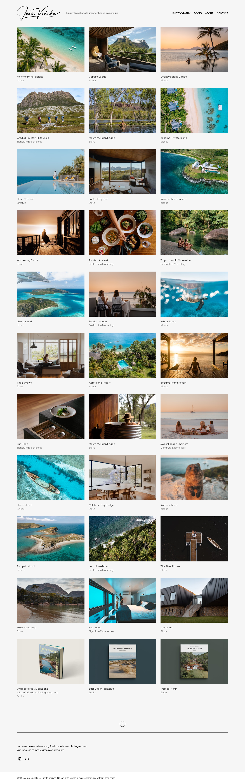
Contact (222, 13)
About (209, 13)
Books (198, 13)
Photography (181, 13)
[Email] (27, 759)
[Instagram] (20, 759)
